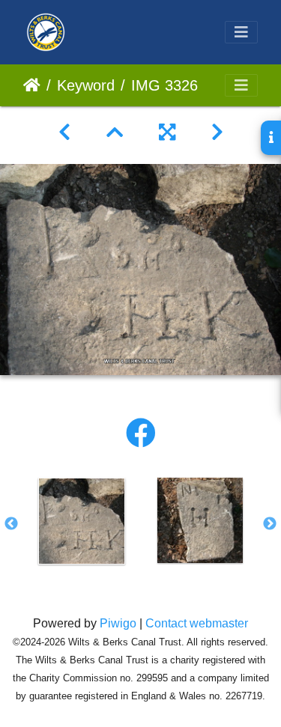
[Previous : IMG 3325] (64, 132)
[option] (81, 521)
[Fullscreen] (167, 132)
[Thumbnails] (114, 132)
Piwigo (118, 623)
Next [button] (269, 524)
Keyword (86, 85)
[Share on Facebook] (141, 433)
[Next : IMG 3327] (217, 132)
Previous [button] (11, 524)
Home (31, 85)
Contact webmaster (196, 623)
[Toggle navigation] (241, 32)
